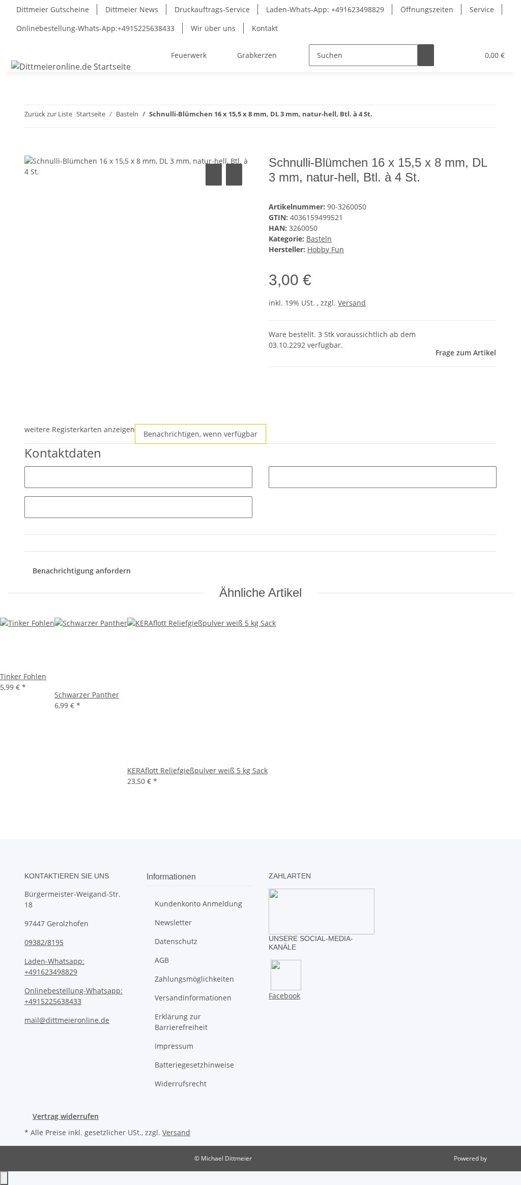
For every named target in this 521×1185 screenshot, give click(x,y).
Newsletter (173, 922)
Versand (352, 303)
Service (482, 9)
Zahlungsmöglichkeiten (194, 979)
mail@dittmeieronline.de (66, 1020)
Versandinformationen (193, 997)
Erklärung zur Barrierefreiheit (181, 1022)
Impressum (174, 1046)
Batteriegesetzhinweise (194, 1065)
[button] (450, 55)
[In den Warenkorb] (32, 150)
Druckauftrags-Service (212, 9)
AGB (162, 960)
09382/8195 (44, 942)
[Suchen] (426, 55)
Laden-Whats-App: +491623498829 (325, 9)
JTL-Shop (500, 1158)
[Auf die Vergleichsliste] (214, 175)
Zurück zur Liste (48, 113)
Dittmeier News (131, 9)
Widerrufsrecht (181, 1083)
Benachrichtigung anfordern (82, 570)
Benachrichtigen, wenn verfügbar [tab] (200, 434)
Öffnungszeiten (426, 9)
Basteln (319, 239)
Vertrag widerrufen (66, 1116)
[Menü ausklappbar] (21, 46)
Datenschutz (176, 941)
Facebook (284, 995)
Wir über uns (213, 28)
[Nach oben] (4, 1178)
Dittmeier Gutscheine (52, 9)
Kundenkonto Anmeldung (198, 903)
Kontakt (265, 28)
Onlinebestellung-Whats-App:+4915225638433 (95, 28)
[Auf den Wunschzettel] (234, 175)
